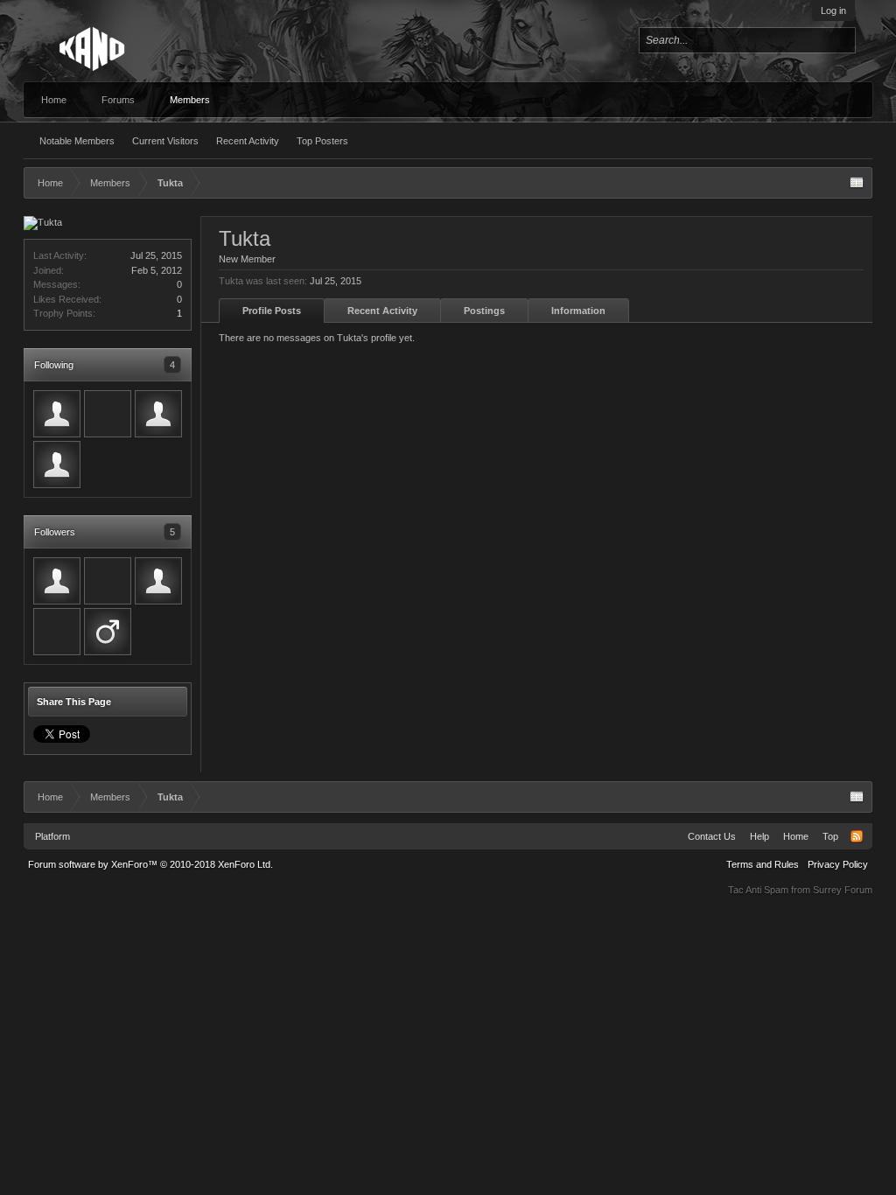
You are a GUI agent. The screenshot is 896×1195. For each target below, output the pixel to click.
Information (578, 310)
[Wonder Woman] (56, 413)
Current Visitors (165, 141)
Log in (833, 10)
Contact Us (712, 836)
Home (53, 99)
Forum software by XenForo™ (150, 864)
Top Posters (322, 141)
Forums (118, 99)
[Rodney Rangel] (107, 580)
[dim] (56, 631)
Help (759, 836)
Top (830, 836)
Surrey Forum (842, 889)
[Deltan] (56, 464)
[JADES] (107, 413)
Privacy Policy (838, 864)
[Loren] (158, 413)
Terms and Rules (762, 864)
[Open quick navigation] (857, 183)
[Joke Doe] (107, 631)
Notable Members (77, 141)
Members (190, 99)
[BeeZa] (56, 580)
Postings (484, 310)
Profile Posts (271, 310)
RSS (857, 836)
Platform (52, 836)
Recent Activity (247, 141)
